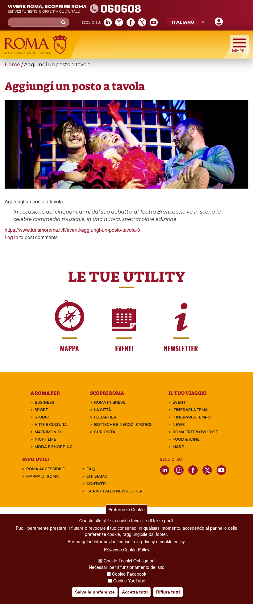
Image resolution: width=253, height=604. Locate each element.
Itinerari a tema (190, 409)
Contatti (96, 483)
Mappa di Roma (42, 476)
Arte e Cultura (51, 424)
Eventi (179, 402)
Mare (178, 446)
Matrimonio (48, 432)
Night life (45, 439)
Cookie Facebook (129, 574)
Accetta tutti (135, 592)
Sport (41, 409)
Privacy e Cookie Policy (126, 549)
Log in (11, 237)
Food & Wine (186, 439)
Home (12, 64)
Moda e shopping (54, 446)
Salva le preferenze (95, 592)
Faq (90, 469)
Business (44, 402)
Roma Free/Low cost (195, 432)
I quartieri (106, 417)
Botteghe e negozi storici (122, 424)
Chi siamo (96, 476)
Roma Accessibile (45, 469)
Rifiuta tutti (168, 592)
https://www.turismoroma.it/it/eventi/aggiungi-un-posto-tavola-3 (72, 229)
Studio (42, 417)
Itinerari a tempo (191, 417)
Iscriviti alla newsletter (114, 491)
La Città (102, 409)
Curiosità (104, 432)
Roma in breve (110, 402)
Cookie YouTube (129, 580)
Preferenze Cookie (126, 509)
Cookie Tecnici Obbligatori (129, 560)
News (178, 424)
